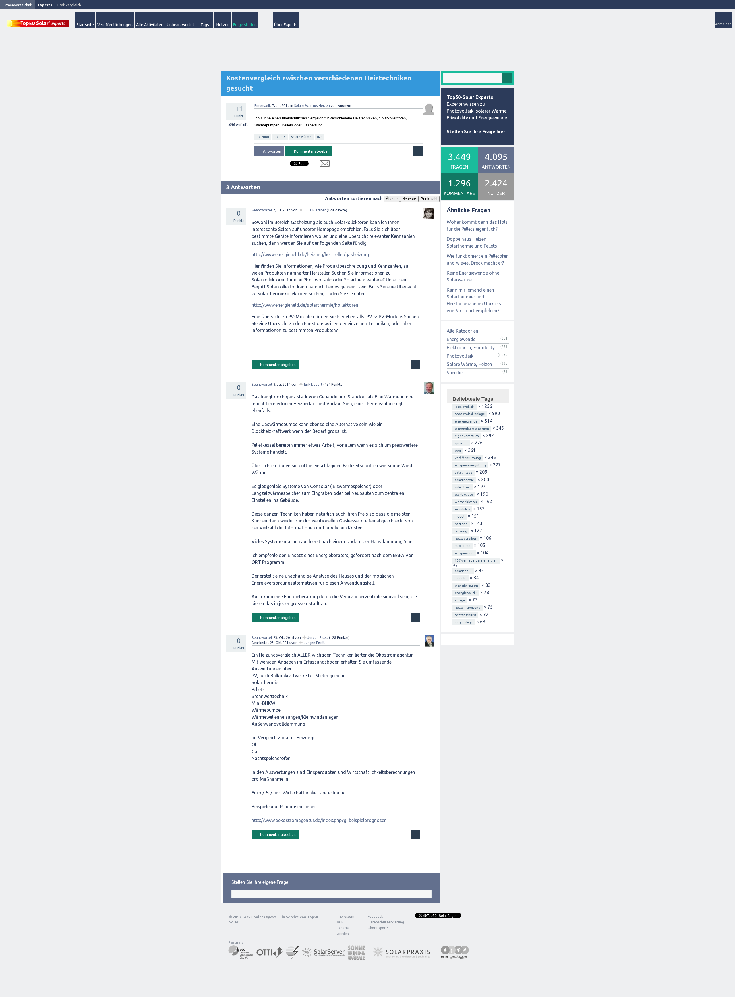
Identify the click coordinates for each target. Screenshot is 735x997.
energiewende (466, 421)
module (460, 578)
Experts (45, 5)
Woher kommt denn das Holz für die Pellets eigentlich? (477, 225)
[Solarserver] (323, 957)
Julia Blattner (315, 210)
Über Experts (285, 24)
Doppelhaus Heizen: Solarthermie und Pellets (472, 242)
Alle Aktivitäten (149, 24)
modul (459, 516)
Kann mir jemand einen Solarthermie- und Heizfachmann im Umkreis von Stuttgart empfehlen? (474, 300)
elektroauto (464, 494)
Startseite (85, 24)
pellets (280, 136)
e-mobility (462, 509)
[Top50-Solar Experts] (38, 20)
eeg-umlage (464, 622)
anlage (460, 600)
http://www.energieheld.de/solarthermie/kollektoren (305, 305)
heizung (263, 136)
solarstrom (463, 487)
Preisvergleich (69, 5)
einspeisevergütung (470, 465)
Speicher (455, 372)
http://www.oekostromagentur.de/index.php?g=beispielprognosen (319, 820)
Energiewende (461, 339)
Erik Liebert (313, 384)
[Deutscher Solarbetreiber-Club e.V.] (241, 957)
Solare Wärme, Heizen (312, 105)
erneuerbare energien (472, 428)
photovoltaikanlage (470, 414)
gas (319, 136)
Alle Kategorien (462, 330)
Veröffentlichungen (115, 24)
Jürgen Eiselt (317, 637)
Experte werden (343, 931)
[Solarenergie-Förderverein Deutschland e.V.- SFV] (293, 957)
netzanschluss (465, 615)
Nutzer (222, 24)
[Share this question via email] (322, 164)
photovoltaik (465, 406)
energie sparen (466, 585)
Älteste (392, 199)
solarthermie (464, 480)
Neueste (409, 199)
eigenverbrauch (467, 436)
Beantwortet (262, 210)
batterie (461, 524)
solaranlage (463, 472)
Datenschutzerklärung (381, 922)
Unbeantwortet (180, 24)
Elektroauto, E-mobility (471, 347)
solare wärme (301, 136)
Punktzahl (429, 199)
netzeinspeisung (467, 607)
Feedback (375, 916)
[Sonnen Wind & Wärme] (356, 957)
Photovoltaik (460, 355)
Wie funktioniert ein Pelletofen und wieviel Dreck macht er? (478, 259)
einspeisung (464, 553)
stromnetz (462, 545)
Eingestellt (262, 105)
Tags (204, 24)
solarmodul (463, 571)
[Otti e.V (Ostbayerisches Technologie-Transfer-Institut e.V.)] (269, 957)
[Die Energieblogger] (454, 957)
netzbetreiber (465, 538)
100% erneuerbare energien (476, 560)
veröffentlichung (468, 458)
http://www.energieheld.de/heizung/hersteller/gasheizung (310, 254)
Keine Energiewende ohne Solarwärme (473, 276)
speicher (461, 443)
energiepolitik (466, 593)
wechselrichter (466, 502)
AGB (340, 922)
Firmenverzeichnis (18, 5)
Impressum (345, 916)
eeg (458, 450)
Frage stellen (245, 24)
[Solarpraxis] (403, 957)
